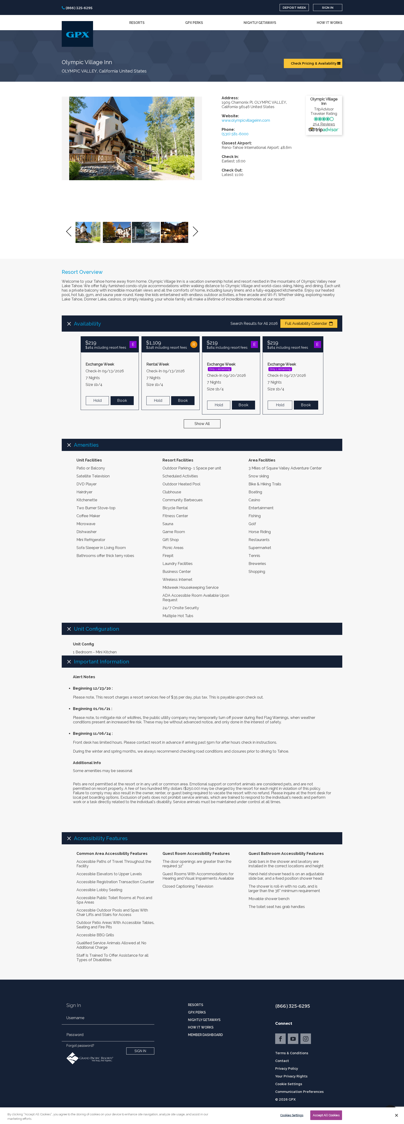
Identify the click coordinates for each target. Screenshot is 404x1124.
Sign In (327, 7)
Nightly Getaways (260, 23)
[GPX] (77, 34)
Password (74, 1034)
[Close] (396, 1115)
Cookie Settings (288, 1084)
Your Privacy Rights (291, 1076)
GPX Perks (194, 23)
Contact (282, 1061)
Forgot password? (80, 1045)
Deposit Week (294, 7)
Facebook (280, 1038)
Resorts (136, 23)
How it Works (329, 23)
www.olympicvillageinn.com (246, 120)
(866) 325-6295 (292, 1006)
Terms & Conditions (291, 1053)
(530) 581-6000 (235, 134)
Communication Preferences (299, 1092)
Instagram (305, 1038)
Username (75, 1018)
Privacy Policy (286, 1068)
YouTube (293, 1038)
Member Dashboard (205, 1035)
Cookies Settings (291, 1115)
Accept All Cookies (326, 1115)
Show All (202, 423)
